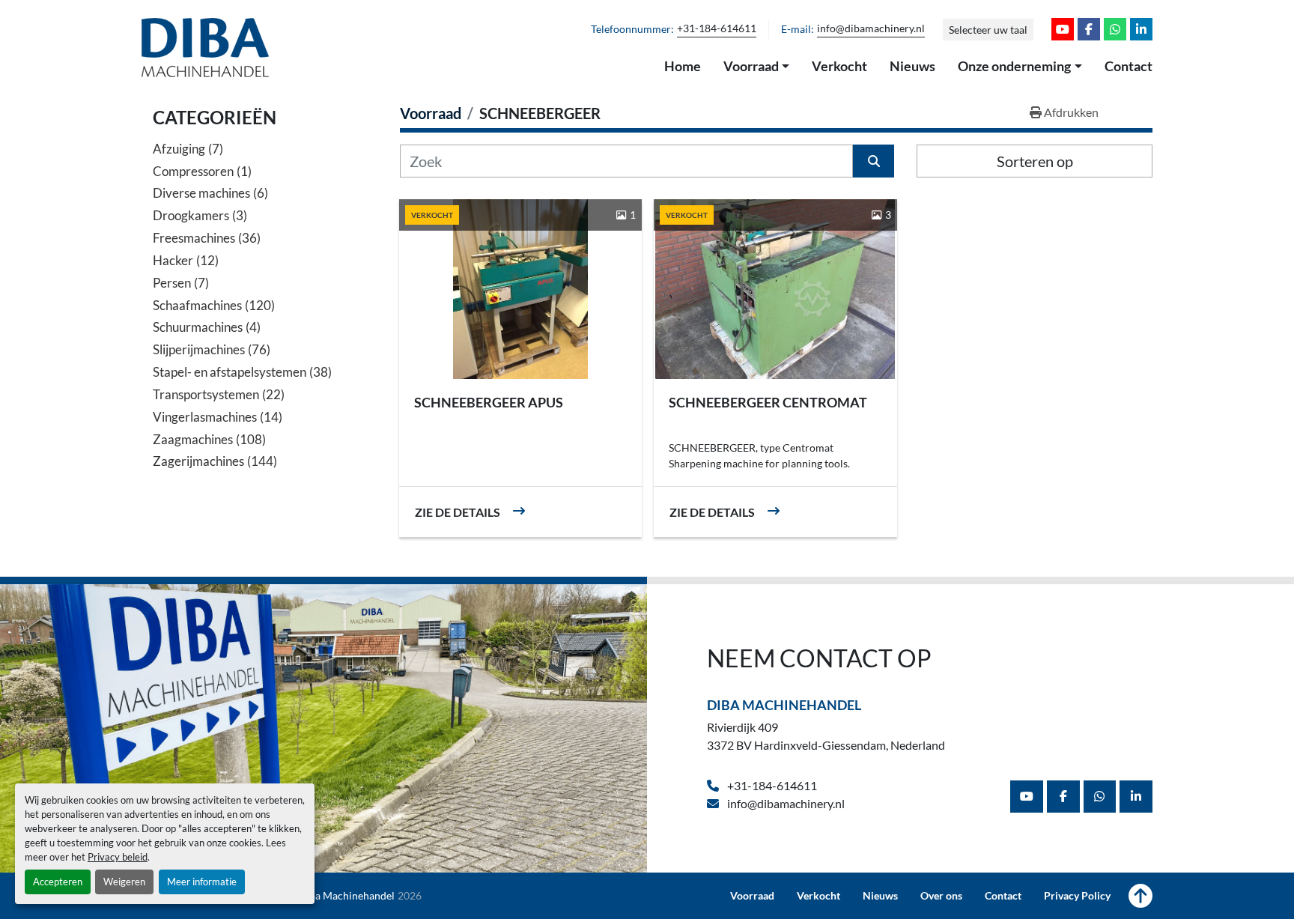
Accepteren (57, 882)
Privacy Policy (1077, 896)
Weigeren (124, 882)
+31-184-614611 (716, 28)
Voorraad (751, 66)
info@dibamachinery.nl (871, 28)
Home (682, 66)
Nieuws (912, 66)
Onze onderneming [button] (1014, 66)
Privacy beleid (118, 857)
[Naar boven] (1140, 896)
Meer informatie (202, 882)
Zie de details (457, 512)
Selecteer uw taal (988, 29)
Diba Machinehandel (784, 705)
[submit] (873, 161)
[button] (756, 66)
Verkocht (839, 66)
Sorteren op (1035, 161)
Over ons (941, 896)
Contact (1128, 66)
